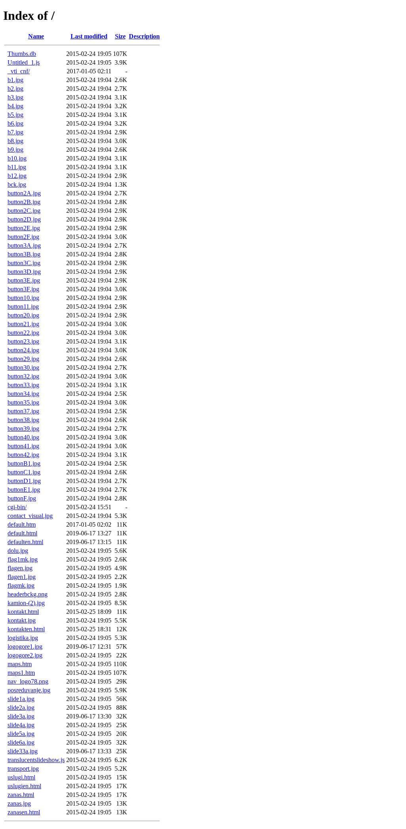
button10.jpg (23, 297)
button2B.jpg (24, 202)
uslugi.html (21, 777)
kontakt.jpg (22, 620)
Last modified (89, 36)
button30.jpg (23, 367)
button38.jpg (23, 419)
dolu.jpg (18, 550)
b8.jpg (15, 141)
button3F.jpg (23, 289)
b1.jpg (15, 79)
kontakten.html (26, 629)
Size (120, 36)
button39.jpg (23, 428)
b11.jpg (17, 167)
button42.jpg (23, 454)
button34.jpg (23, 393)
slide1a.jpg (21, 698)
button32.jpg (23, 376)
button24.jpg (23, 350)
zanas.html (21, 794)
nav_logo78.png (28, 681)
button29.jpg (23, 358)
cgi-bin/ (17, 507)
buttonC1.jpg (24, 472)
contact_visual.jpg (30, 515)
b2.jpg (15, 88)
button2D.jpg (24, 219)
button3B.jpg (24, 254)
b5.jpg (15, 114)
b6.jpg (15, 123)
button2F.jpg (23, 236)
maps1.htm (21, 672)
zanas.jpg (19, 803)
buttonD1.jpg (24, 481)
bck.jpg (17, 184)
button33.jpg (23, 385)
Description (144, 36)
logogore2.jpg (25, 655)
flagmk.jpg (21, 585)
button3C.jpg (24, 263)
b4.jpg (15, 106)
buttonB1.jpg (24, 463)
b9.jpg (15, 149)
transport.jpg (23, 768)
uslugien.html (24, 786)
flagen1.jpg (22, 576)
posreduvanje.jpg (29, 690)
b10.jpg (17, 158)
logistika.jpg (23, 637)
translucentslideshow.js (36, 759)
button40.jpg (23, 437)
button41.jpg (23, 446)
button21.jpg (23, 324)
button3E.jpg (24, 280)
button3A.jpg (24, 245)
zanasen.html (24, 812)
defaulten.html (25, 542)
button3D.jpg (24, 271)
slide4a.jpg (21, 725)
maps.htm (20, 664)
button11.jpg (23, 306)
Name (36, 36)
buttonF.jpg (22, 498)
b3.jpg (15, 97)
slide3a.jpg (21, 716)
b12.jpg (17, 175)
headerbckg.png (28, 594)
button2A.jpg (24, 193)
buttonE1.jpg (24, 489)
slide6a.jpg (21, 742)
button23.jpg (23, 341)
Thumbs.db (22, 53)
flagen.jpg (20, 568)
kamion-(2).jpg (26, 603)
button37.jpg (23, 411)
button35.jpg (23, 402)
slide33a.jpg (23, 751)
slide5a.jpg (21, 733)
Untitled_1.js (24, 62)
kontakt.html (23, 611)
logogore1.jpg (25, 646)
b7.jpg (15, 132)
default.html (22, 533)
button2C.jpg (24, 210)
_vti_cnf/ (19, 71)
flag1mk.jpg (23, 559)
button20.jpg (23, 315)
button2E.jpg (24, 228)
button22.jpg (23, 332)
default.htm (22, 524)
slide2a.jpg (21, 707)
